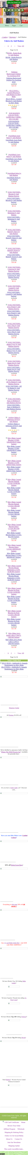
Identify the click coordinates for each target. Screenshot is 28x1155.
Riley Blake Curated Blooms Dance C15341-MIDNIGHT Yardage (14, 555)
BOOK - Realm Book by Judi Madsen (14, 58)
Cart (21, 25)
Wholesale (21, 1129)
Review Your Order (14, 1126)
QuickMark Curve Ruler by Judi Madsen (14, 160)
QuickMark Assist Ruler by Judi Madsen (14, 141)
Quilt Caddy (14, 788)
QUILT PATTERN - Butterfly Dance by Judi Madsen (14, 238)
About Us (9, 1139)
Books (24, 1037)
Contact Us (18, 1139)
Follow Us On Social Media (14, 1136)
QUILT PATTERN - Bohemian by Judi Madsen (13, 219)
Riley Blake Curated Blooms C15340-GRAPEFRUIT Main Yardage (14, 449)
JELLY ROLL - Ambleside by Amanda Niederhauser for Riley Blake (14, 668)
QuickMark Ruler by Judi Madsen (14, 179)
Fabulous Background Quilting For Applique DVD (13, 80)
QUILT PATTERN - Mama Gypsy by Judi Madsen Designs (14, 351)
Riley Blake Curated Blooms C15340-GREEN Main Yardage (13, 469)
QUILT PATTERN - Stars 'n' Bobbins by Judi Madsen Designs (14, 407)
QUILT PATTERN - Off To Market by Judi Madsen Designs (14, 388)
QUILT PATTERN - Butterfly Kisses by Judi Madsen (14, 257)
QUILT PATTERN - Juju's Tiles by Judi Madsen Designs (13, 332)
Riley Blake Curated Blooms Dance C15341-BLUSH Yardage (14, 535)
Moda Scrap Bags (17, 865)
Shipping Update (14, 708)
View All (21, 46)
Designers (12, 37)
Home (23, 1122)
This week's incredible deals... (14, 1149)
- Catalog (5, 37)
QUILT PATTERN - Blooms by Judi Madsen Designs (14, 200)
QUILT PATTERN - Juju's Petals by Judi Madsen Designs (13, 313)
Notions (11, 715)
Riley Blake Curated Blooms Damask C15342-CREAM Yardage (13, 513)
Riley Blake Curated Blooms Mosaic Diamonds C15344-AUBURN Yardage (13, 577)
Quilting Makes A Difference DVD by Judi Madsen (14, 426)
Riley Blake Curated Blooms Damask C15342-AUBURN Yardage (13, 490)
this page (14, 904)
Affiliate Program (9, 1129)
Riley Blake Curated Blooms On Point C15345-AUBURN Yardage (13, 599)
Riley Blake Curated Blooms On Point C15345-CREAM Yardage (13, 622)
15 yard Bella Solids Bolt (11, 943)
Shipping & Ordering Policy (14, 1132)
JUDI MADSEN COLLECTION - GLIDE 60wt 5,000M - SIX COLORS (13, 124)
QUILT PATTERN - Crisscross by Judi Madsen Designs (13, 275)
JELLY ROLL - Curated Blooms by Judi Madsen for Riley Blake (14, 101)
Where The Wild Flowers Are (11, 752)
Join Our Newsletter (14, 1142)
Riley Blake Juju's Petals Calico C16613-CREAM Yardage (14, 641)
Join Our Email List (14, 2)
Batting (8, 1079)
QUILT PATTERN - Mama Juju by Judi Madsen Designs (13, 369)
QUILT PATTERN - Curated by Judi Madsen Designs (14, 294)
